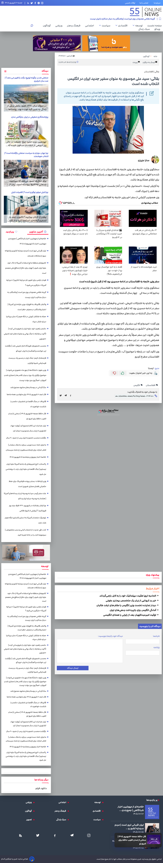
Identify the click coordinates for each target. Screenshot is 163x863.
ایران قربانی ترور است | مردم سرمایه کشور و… (129, 826)
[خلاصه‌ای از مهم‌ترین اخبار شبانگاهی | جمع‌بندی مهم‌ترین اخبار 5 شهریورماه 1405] (152, 812)
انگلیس (136, 385)
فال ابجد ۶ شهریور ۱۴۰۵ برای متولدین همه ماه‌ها (26, 394)
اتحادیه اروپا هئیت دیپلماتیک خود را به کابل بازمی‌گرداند (128, 595)
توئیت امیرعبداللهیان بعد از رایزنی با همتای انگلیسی (130, 615)
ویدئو (158, 29)
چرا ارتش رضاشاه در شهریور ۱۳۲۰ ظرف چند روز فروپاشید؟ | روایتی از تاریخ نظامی (27, 508)
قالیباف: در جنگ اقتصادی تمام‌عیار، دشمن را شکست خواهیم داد (28, 404)
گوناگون (47, 25)
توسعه (139, 25)
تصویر (29, 819)
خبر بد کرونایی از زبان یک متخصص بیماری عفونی (131, 600)
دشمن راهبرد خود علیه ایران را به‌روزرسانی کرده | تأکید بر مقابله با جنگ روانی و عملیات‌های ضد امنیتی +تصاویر (25, 333)
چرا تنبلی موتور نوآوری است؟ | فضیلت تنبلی (29, 192)
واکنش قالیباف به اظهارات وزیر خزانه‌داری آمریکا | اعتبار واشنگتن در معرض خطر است (118, 19)
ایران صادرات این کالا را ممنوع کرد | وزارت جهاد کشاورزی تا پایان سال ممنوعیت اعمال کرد (28, 428)
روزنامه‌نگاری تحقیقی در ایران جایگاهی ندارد (29, 117)
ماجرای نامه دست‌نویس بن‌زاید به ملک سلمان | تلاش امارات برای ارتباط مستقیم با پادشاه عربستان (26, 447)
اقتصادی (123, 25)
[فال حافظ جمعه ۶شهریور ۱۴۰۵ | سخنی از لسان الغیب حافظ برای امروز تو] (153, 839)
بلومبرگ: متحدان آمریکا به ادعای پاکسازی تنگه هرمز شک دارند (25, 520)
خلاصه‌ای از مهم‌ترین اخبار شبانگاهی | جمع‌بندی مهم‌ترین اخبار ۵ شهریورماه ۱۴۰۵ (27, 241)
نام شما (156, 636)
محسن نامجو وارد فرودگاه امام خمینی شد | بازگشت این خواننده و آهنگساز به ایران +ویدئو (25, 348)
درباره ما (158, 2)
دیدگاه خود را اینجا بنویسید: (110, 636)
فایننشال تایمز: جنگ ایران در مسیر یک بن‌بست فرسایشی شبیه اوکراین (27, 361)
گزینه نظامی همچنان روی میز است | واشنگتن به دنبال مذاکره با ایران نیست (26, 295)
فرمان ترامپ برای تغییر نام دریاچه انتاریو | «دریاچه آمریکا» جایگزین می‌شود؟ (26, 283)
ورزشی (59, 25)
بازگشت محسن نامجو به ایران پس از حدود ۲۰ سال (26, 438)
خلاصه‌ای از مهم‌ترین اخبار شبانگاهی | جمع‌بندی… (131, 808)
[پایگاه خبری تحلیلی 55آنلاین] (146, 12)
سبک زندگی (144, 29)
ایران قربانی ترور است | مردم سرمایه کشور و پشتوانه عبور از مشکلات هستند (25, 253)
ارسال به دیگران (149, 62)
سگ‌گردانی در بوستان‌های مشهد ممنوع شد (28, 387)
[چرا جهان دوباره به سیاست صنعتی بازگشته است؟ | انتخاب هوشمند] (26, 173)
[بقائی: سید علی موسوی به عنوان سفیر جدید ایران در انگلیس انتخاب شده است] (66, 395)
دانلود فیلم (41, 788)
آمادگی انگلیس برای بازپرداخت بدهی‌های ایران (133, 610)
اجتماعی (90, 25)
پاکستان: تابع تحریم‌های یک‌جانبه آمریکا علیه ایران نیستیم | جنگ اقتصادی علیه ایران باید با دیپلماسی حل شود (26, 469)
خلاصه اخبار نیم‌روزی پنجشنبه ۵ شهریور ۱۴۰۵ (28, 457)
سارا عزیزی (143, 160)
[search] (31, 26)
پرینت (135, 62)
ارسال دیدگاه (72, 668)
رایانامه (156, 647)
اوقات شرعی (130, 2)
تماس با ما (144, 2)
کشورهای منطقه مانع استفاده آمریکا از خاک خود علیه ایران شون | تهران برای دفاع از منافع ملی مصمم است (25, 268)
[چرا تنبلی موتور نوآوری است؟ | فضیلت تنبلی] (26, 209)
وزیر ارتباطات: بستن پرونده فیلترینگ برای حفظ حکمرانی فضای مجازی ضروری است (27, 484)
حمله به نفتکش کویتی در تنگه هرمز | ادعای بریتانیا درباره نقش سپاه (26, 319)
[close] (157, 830)
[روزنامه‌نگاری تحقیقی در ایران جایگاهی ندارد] (26, 134)
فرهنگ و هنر (74, 25)
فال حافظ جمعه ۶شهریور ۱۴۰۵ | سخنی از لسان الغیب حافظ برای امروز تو (132, 840)
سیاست (107, 25)
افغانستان (151, 385)
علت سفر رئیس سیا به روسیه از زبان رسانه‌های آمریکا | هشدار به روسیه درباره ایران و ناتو (25, 496)
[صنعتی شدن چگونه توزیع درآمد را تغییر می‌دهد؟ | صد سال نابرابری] (26, 98)
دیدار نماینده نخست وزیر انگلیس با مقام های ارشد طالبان (126, 605)
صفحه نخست (154, 25)
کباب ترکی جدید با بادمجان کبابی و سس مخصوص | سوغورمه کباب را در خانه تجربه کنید (25, 532)
